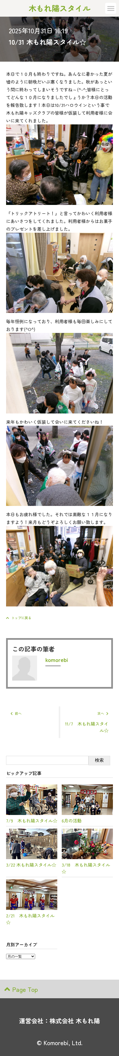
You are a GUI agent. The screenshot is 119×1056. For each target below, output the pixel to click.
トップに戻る (21, 617)
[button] (110, 8)
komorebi (56, 660)
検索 (99, 760)
